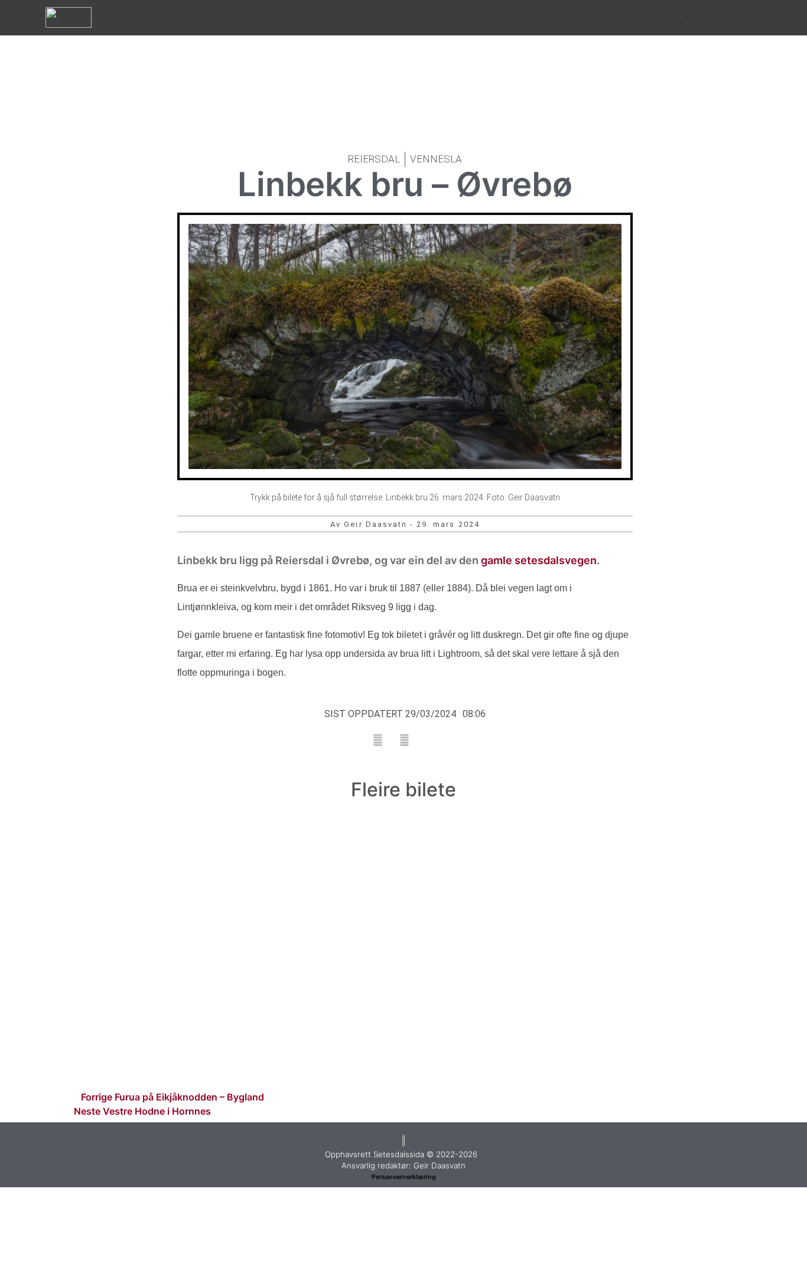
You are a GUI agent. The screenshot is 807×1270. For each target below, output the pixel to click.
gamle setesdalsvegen (539, 560)
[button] (687, 16)
